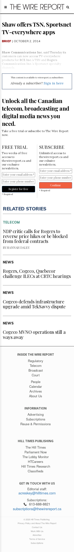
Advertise (37, 534)
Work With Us (37, 531)
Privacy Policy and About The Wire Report (37, 523)
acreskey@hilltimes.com (37, 492)
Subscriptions (37, 542)
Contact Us (37, 527)
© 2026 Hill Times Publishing (37, 519)
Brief (6, 41)
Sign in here (54, 83)
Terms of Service (37, 538)
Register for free (18, 189)
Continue (55, 185)
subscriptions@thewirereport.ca (37, 508)
